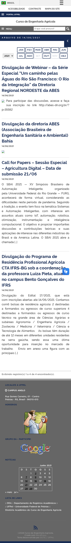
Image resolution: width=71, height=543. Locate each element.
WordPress (41, 535)
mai (55, 50)
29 (30, 488)
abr (46, 50)
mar (37, 50)
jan (21, 50)
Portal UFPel (13, 14)
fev (29, 50)
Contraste (35, 8)
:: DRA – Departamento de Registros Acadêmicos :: (31, 503)
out (46, 56)
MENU (8, 29)
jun (63, 50)
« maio (8, 492)
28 (26, 488)
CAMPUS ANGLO (16, 390)
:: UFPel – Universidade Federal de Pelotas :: (27, 506)
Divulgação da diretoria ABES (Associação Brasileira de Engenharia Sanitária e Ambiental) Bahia (35, 132)
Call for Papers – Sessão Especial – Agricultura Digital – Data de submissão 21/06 (34, 167)
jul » (16, 492)
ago (29, 56)
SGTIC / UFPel (46, 537)
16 (35, 481)
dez (63, 56)
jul (21, 56)
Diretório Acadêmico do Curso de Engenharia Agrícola (33, 510)
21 (26, 485)
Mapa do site (52, 8)
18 (45, 481)
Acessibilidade (16, 8)
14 (26, 481)
